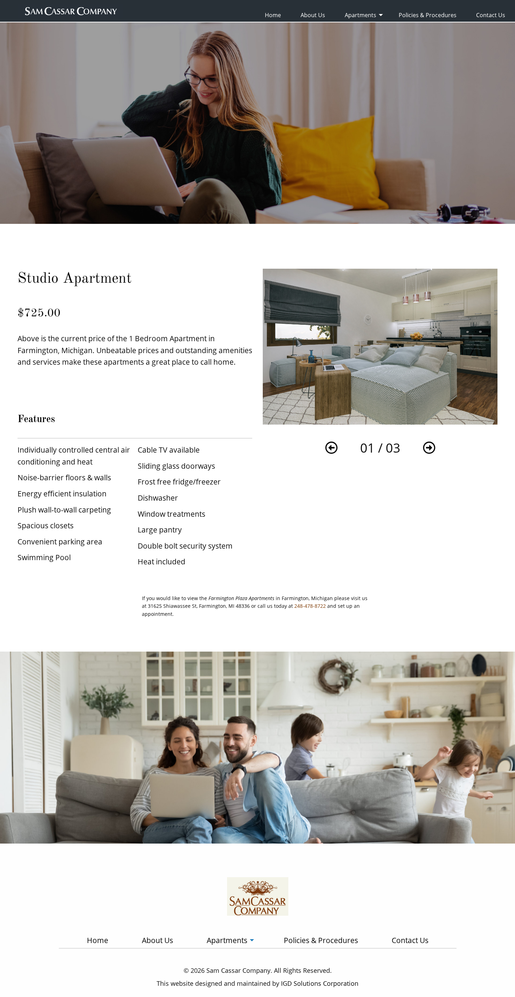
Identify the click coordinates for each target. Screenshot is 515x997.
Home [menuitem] (273, 15)
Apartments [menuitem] (360, 15)
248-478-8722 (310, 606)
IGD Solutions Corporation (319, 983)
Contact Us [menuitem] (490, 15)
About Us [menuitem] (313, 15)
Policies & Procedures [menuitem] (427, 15)
